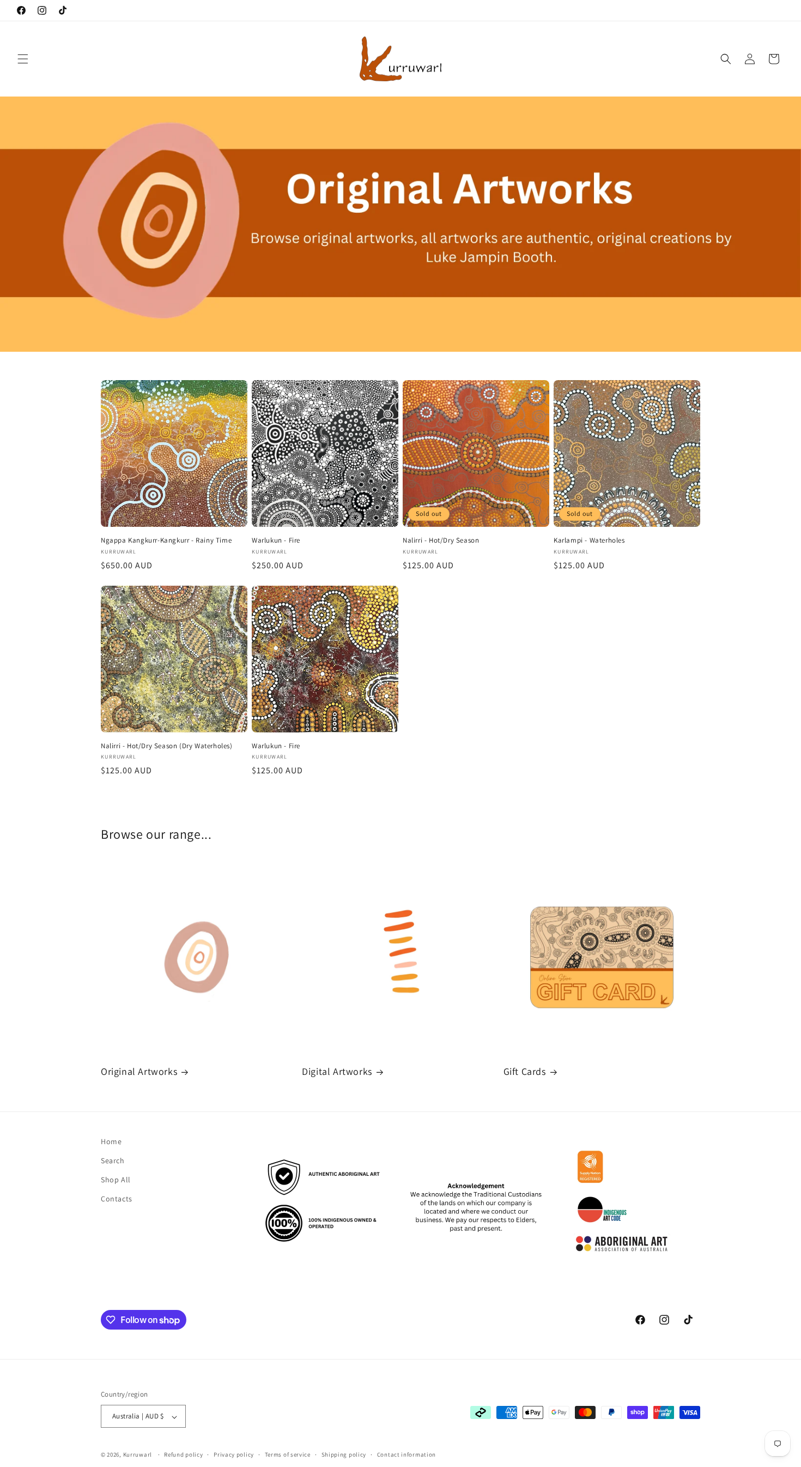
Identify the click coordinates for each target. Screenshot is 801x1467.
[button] (23, 59)
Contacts (116, 1199)
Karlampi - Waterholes (589, 540)
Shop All (116, 1180)
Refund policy (183, 1454)
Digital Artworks (337, 1071)
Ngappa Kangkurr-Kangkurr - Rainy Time (166, 540)
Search (113, 1160)
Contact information (406, 1454)
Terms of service (288, 1454)
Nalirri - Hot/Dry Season (441, 540)
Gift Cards (524, 1071)
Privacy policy (234, 1454)
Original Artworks (139, 1071)
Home (111, 1141)
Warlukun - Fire (276, 540)
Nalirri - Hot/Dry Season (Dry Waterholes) (167, 746)
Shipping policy (344, 1454)
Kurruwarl (137, 1455)
